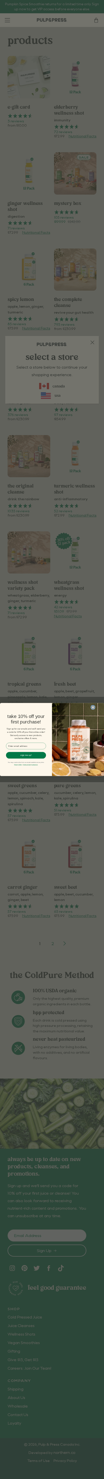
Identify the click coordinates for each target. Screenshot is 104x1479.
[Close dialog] (93, 707)
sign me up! (25, 755)
